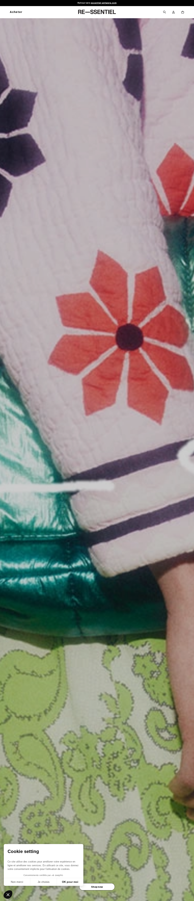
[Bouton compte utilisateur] (173, 12)
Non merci (17, 881)
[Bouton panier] (182, 12)
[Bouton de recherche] (164, 12)
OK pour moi (70, 881)
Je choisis (43, 881)
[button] (8, 894)
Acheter (16, 12)
